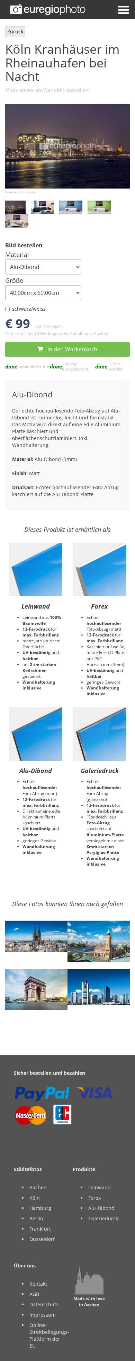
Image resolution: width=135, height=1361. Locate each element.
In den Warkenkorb (70, 349)
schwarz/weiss (29, 309)
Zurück (15, 31)
